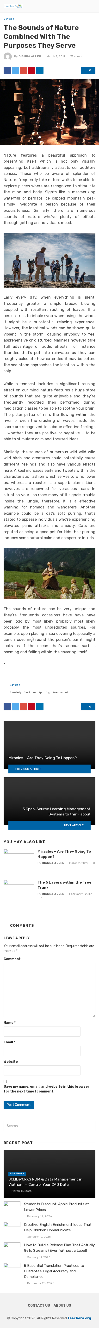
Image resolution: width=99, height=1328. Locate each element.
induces (30, 692)
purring (45, 692)
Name (10, 1023)
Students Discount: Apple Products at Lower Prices (56, 1207)
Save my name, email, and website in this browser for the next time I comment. (46, 1089)
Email (9, 1042)
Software (17, 1173)
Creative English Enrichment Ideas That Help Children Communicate (58, 1227)
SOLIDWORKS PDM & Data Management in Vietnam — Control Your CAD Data (45, 1182)
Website (11, 1062)
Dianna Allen (30, 56)
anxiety (17, 692)
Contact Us (39, 1306)
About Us (62, 1306)
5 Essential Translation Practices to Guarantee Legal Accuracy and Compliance (54, 1271)
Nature (9, 19)
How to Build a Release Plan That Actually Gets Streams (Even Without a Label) (59, 1248)
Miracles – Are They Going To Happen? (64, 854)
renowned (61, 692)
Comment (12, 959)
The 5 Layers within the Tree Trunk (64, 885)
